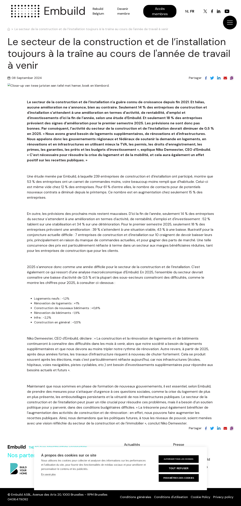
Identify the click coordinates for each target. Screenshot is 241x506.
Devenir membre (123, 11)
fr (192, 11)
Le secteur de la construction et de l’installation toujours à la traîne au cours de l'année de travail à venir (91, 29)
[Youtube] (227, 11)
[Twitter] (205, 11)
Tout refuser (178, 468)
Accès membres (160, 11)
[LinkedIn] (219, 11)
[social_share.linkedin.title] (219, 78)
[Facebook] (212, 11)
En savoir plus (48, 474)
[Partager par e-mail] (225, 78)
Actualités (132, 444)
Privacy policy (223, 497)
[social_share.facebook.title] (205, 78)
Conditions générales (135, 497)
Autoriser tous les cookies (178, 459)
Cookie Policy (200, 497)
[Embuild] (25, 11)
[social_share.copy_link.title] (231, 78)
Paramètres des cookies (178, 478)
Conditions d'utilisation (171, 497)
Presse (178, 444)
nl (187, 11)
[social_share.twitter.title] (212, 78)
